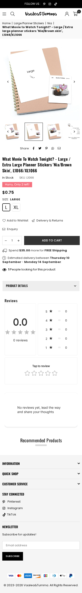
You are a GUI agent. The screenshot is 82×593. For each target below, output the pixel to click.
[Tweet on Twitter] (40, 148)
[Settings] (67, 14)
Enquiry (12, 229)
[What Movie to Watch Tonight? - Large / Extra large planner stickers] (12, 132)
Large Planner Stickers (29, 23)
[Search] (12, 14)
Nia (49, 23)
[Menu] (4, 14)
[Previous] (8, 81)
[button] (75, 14)
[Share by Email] (59, 148)
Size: (11, 199)
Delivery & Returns (49, 221)
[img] (20, 333)
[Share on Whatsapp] (53, 148)
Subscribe (13, 556)
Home (6, 23)
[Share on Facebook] (34, 148)
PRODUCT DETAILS (17, 285)
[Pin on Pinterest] (46, 148)
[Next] (74, 81)
